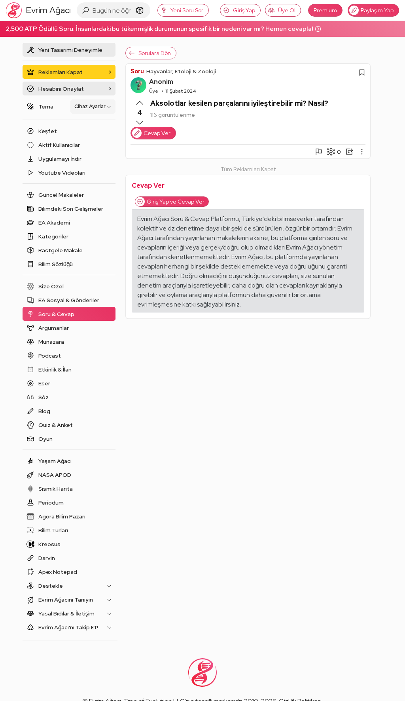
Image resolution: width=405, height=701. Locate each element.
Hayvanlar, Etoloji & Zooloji (181, 71)
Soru (137, 71)
